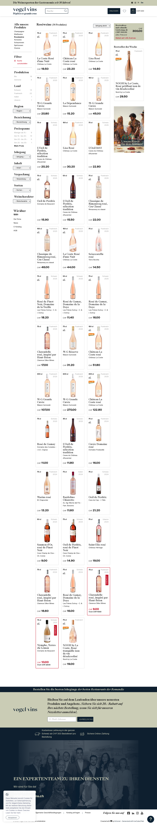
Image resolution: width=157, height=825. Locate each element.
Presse (88, 813)
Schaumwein (19, 43)
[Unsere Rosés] (129, 129)
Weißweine (18, 34)
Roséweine (19, 37)
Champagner (19, 32)
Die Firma (17, 219)
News (16, 223)
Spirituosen (18, 45)
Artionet (117, 821)
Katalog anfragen (73, 813)
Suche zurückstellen (22, 62)
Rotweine (18, 40)
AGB (15, 231)
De (142, 3)
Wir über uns (20, 213)
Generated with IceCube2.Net (133, 821)
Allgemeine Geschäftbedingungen (48, 813)
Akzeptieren (12, 818)
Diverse (17, 48)
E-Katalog (17, 227)
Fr (138, 3)
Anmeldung (86, 720)
